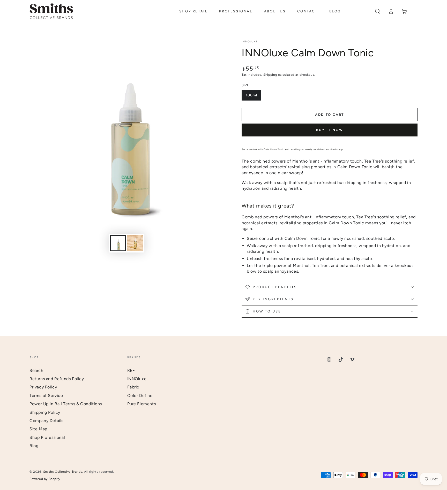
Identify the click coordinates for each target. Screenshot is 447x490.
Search (36, 370)
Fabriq (133, 387)
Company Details (46, 420)
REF (131, 370)
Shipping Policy (44, 412)
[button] (377, 11)
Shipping (270, 74)
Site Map (38, 428)
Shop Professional (47, 437)
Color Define (140, 395)
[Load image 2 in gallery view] (135, 243)
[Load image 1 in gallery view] (118, 243)
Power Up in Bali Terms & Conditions (65, 403)
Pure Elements (141, 403)
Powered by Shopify (44, 479)
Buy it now (329, 130)
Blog (33, 445)
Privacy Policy (43, 387)
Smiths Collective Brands (62, 471)
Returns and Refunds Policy (56, 378)
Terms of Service (46, 395)
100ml (253, 97)
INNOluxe (249, 41)
